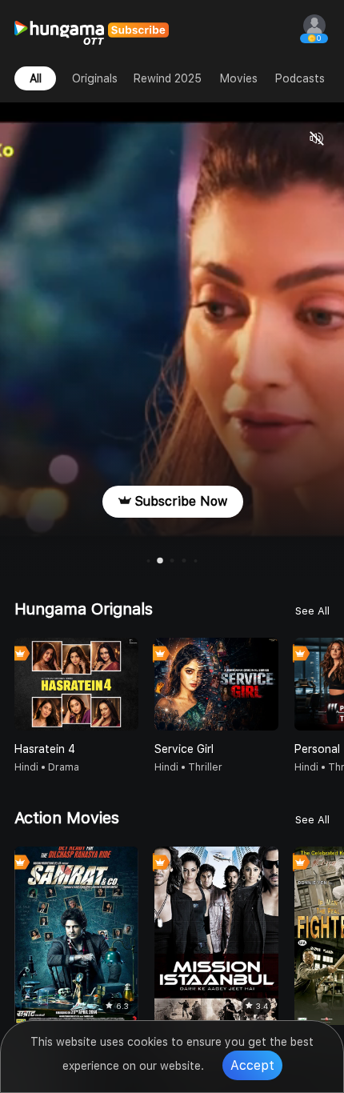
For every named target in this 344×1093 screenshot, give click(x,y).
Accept (252, 1065)
